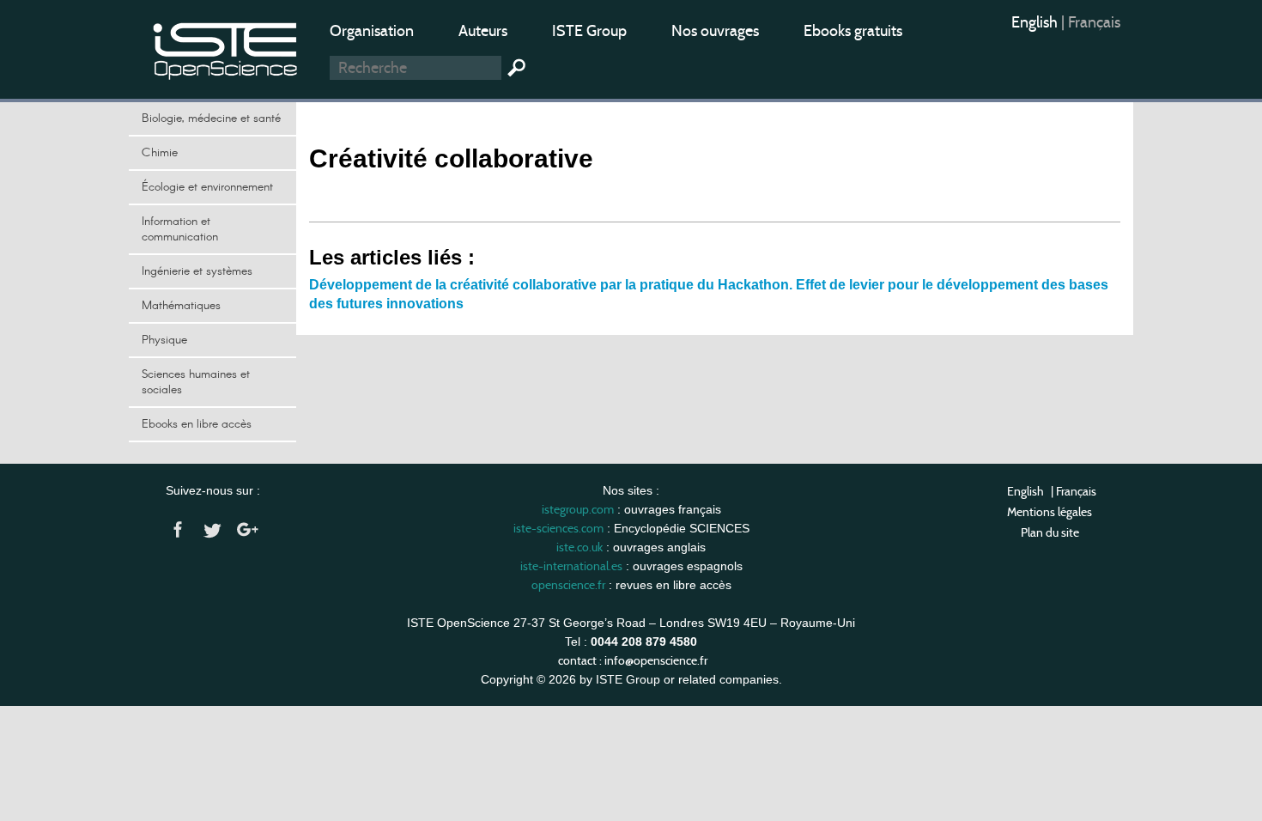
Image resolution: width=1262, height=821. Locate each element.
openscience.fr (568, 585)
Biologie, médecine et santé (211, 118)
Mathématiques (181, 305)
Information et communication (180, 229)
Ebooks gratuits (853, 30)
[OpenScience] (226, 47)
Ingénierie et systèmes (197, 271)
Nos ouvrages (715, 30)
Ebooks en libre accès (197, 424)
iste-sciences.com (558, 528)
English (1036, 22)
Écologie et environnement (207, 187)
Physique (164, 340)
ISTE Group (589, 30)
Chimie (160, 152)
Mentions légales (1049, 512)
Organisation (372, 30)
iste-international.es (571, 566)
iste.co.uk (579, 547)
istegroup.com (578, 509)
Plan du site (1050, 532)
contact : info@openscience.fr (632, 660)
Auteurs (482, 30)
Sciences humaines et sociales (196, 382)
